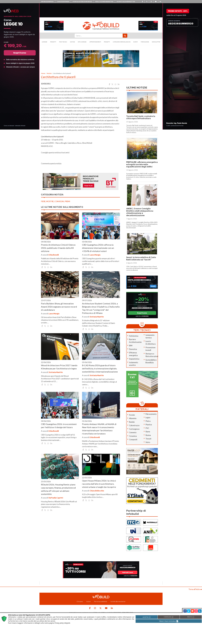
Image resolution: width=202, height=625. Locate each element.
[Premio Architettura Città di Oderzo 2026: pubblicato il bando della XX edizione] (60, 226)
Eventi (135, 42)
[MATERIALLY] (150, 522)
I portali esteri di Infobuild (82, 1)
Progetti (107, 42)
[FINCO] (150, 539)
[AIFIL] (150, 547)
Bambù (132, 422)
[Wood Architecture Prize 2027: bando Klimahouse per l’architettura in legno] (60, 346)
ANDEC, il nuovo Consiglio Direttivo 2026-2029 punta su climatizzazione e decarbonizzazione (139, 212)
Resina (148, 435)
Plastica (149, 424)
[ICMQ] (133, 539)
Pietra (148, 421)
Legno (148, 417)
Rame (148, 431)
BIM (130, 345)
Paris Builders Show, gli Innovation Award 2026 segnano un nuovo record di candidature (59, 306)
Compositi (133, 439)
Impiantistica (134, 359)
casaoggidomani (63, 1)
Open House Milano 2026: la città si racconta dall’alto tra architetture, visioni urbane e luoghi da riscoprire (99, 483)
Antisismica (133, 336)
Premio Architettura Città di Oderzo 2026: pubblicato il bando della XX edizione (58, 247)
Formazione (145, 42)
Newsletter (156, 42)
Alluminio (132, 418)
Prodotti (53, 42)
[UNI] (133, 531)
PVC (147, 428)
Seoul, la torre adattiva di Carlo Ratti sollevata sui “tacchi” (141, 258)
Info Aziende (82, 42)
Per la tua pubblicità (100, 601)
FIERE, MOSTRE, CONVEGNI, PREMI (55, 201)
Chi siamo (80, 601)
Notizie (72, 42)
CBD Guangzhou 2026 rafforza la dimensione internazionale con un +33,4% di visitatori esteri (98, 247)
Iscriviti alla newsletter (126, 1)
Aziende (44, 42)
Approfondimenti (95, 42)
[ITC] (133, 522)
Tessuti (148, 439)
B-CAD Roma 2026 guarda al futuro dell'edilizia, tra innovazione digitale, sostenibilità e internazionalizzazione (100, 368)
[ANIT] (150, 531)
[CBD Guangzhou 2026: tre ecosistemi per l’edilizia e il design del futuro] (60, 405)
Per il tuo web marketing (104, 1)
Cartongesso (134, 429)
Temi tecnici (63, 42)
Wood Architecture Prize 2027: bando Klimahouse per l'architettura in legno (59, 367)
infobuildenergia (47, 1)
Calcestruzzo (134, 425)
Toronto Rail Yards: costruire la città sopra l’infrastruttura (140, 117)
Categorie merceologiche (121, 42)
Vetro (148, 442)
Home (43, 73)
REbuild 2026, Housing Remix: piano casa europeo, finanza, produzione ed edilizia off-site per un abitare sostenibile (58, 489)
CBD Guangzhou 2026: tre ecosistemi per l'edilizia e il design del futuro (59, 425)
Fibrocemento (151, 414)
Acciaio (132, 415)
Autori (88, 601)
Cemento (132, 432)
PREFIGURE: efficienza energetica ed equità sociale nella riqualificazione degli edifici (142, 164)
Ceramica (133, 436)
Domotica (133, 349)
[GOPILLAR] (133, 547)
